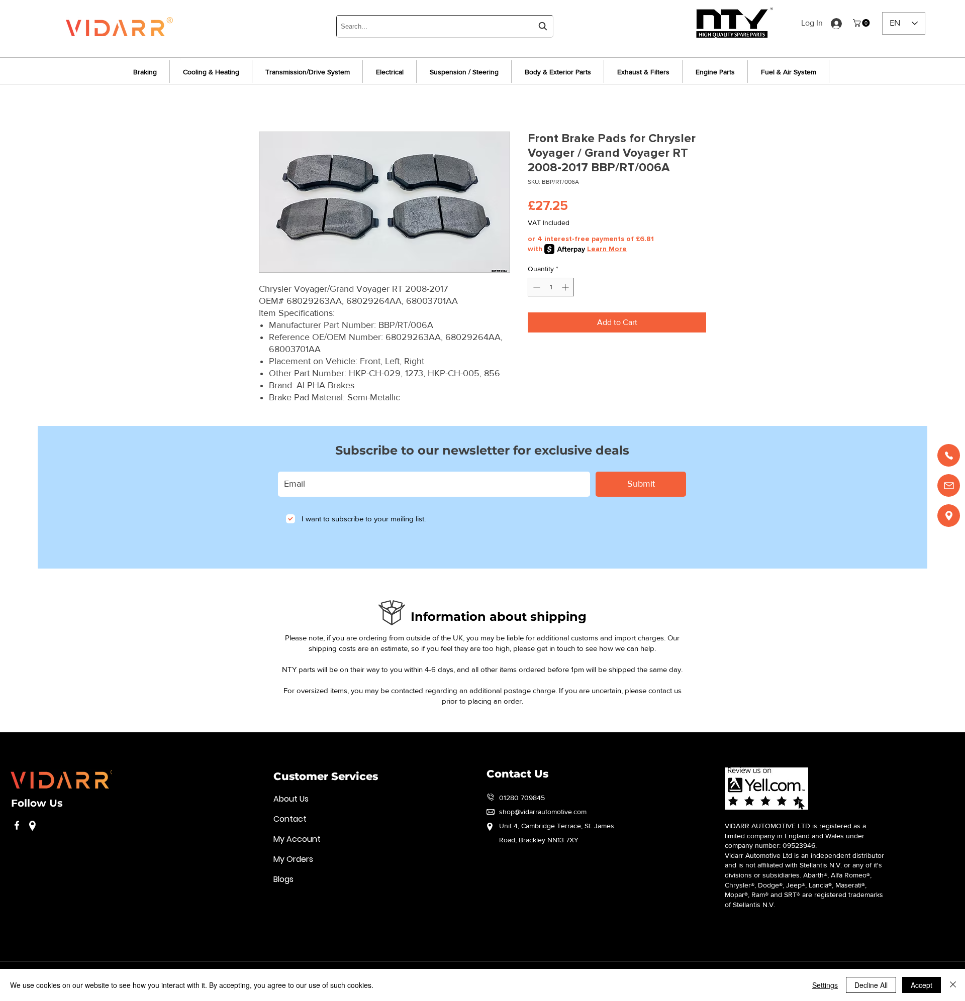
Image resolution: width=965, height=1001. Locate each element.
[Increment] (566, 287)
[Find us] (948, 515)
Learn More (607, 249)
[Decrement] (535, 287)
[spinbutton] (551, 287)
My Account (297, 839)
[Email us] (948, 485)
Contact (290, 819)
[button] (862, 23)
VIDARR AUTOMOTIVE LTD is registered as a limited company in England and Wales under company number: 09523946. (795, 835)
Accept (921, 985)
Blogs (283, 879)
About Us (291, 799)
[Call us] (948, 455)
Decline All (871, 985)
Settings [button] (825, 985)
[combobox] (444, 26)
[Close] (953, 985)
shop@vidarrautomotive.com (543, 812)
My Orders (293, 859)
